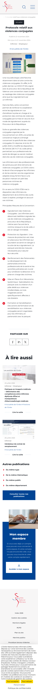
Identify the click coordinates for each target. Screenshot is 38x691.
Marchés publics (19, 638)
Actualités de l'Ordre (19, 49)
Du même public (13, 480)
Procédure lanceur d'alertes (19, 642)
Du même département (16, 485)
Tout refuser (27, 681)
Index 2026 (19, 613)
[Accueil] (7, 7)
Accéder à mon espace (19, 569)
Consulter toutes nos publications (19, 495)
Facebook (13, 342)
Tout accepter (13, 681)
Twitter (25, 342)
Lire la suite (17, 412)
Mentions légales (19, 623)
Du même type (12, 470)
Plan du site (19, 633)
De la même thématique (17, 475)
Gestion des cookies (19, 618)
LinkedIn (19, 342)
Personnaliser (19, 685)
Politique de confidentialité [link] (19, 688)
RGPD (19, 628)
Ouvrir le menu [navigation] (32, 7)
